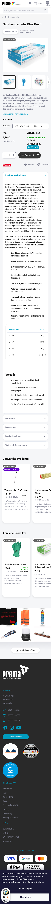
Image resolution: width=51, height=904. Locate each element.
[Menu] (47, 3)
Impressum (7, 789)
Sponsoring (7, 814)
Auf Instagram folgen (27, 650)
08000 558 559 (14, 715)
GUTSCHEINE (8, 829)
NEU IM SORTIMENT (11, 837)
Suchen (45, 10)
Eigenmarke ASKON (11, 805)
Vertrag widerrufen (10, 818)
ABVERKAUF (8, 841)
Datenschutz (8, 797)
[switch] (5, 900)
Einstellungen (25, 888)
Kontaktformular (16, 737)
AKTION (6, 833)
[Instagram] (11, 727)
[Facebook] (5, 727)
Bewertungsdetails (10, 31)
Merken (7, 165)
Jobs (5, 801)
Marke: (26, 32)
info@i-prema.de (14, 710)
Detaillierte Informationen (14, 114)
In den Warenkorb (27, 155)
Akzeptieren (25, 897)
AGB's (5, 793)
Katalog (6, 809)
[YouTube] (19, 727)
